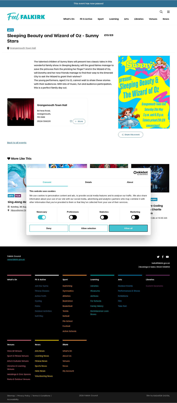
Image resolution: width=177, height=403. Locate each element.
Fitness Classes (42, 291)
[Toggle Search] (161, 11)
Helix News (40, 371)
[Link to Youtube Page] (167, 256)
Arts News (39, 351)
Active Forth (40, 296)
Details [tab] (88, 182)
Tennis (65, 311)
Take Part (122, 306)
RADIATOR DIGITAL (161, 395)
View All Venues (14, 351)
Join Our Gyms (41, 286)
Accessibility (13, 399)
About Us (67, 356)
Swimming (67, 286)
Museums (95, 291)
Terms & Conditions (41, 395)
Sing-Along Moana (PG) (23, 202)
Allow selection (88, 228)
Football (66, 326)
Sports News (41, 366)
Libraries (139, 19)
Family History (96, 306)
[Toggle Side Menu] (168, 11)
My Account (68, 371)
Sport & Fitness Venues (17, 356)
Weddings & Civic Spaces (19, 374)
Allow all (128, 228)
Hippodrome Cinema (21, 210)
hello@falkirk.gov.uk (161, 263)
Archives (94, 296)
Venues (153, 19)
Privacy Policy (23, 395)
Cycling (38, 301)
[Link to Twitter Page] (158, 256)
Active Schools (69, 331)
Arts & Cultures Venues (17, 361)
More (80, 121)
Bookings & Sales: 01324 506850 (154, 267)
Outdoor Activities (43, 311)
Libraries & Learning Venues (16, 367)
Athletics (66, 296)
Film (120, 301)
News (166, 19)
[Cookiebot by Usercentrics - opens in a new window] (135, 173)
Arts (126, 19)
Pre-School (67, 321)
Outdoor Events (125, 286)
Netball (66, 316)
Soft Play (39, 316)
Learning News (42, 356)
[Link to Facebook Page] (162, 256)
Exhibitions (123, 296)
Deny (48, 228)
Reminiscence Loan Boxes (99, 312)
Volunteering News (44, 376)
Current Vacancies (154, 286)
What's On (68, 19)
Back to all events (16, 142)
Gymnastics (68, 291)
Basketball (67, 306)
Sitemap (11, 395)
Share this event (132, 135)
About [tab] (130, 182)
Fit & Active (86, 19)
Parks (37, 306)
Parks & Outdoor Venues (18, 379)
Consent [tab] (47, 182)
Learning (114, 19)
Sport (101, 19)
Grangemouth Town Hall (23, 48)
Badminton (68, 301)
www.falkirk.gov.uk (16, 259)
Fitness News (41, 361)
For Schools (95, 301)
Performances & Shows (129, 291)
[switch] (73, 217)
